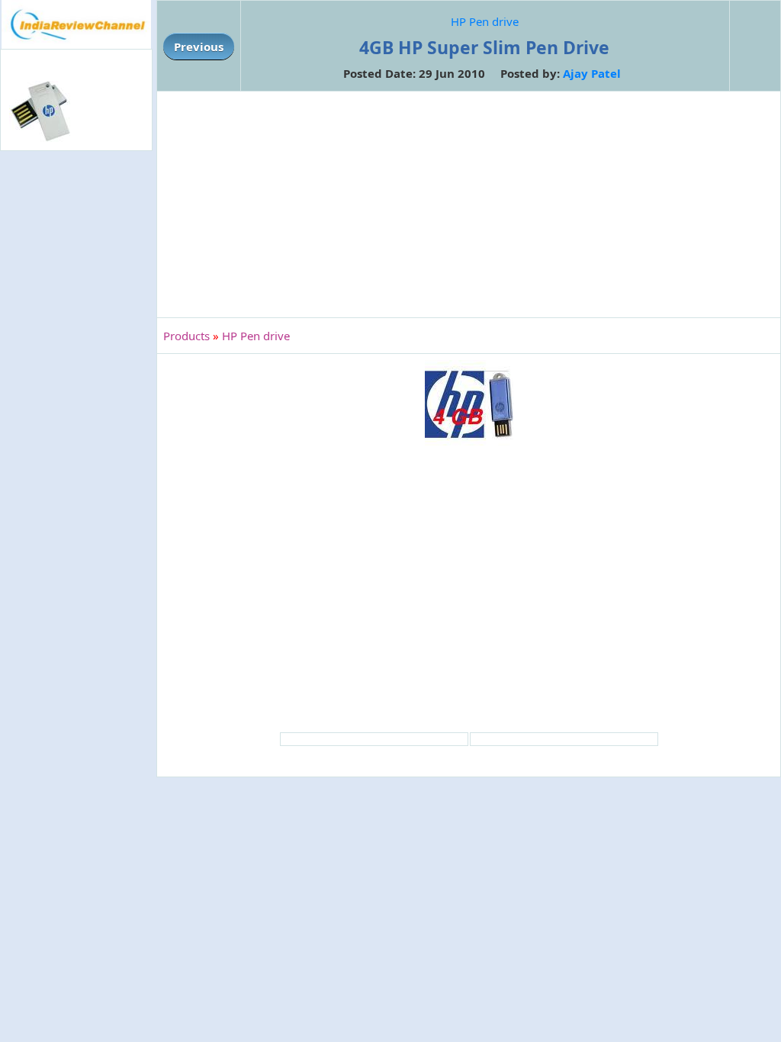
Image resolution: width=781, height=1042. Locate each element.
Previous (198, 46)
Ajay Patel (592, 73)
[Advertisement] (76, 403)
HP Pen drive (485, 21)
